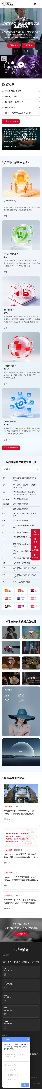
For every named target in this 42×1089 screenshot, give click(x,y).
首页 (4, 962)
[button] (14, 51)
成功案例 (17, 962)
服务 (9, 962)
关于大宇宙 (35, 962)
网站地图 (36, 1083)
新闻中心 (25, 962)
